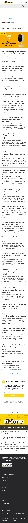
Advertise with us (6, 503)
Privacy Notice (19, 399)
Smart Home (3, 18)
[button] (26, 2)
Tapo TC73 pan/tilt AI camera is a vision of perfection (15, 432)
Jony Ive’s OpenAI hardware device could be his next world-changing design (15, 449)
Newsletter (4, 500)
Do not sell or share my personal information (13, 513)
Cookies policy (5, 480)
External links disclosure (8, 493)
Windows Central (6, 510)
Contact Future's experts (8, 474)
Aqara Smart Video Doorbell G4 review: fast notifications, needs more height (14, 438)
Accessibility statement (7, 484)
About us (4, 497)
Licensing (4, 490)
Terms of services (18, 397)
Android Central (6, 507)
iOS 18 (11, 6)
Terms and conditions (7, 471)
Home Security (11, 18)
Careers (4, 487)
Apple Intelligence (21, 6)
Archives (18, 373)
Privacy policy (5, 477)
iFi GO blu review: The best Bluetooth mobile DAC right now (13, 443)
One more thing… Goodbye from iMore (14, 427)
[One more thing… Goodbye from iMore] (14, 422)
